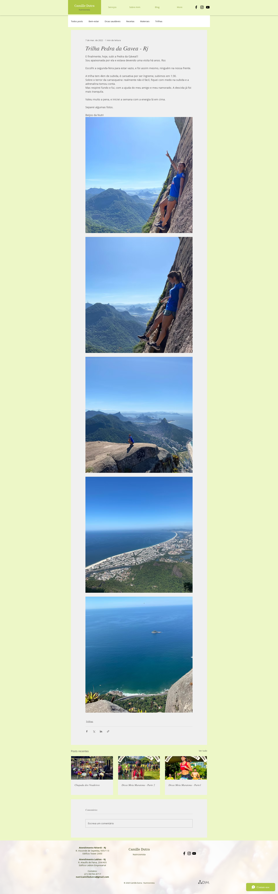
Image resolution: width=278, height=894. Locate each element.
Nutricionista (84, 9)
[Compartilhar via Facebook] (86, 731)
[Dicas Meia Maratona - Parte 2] (139, 768)
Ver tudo (203, 750)
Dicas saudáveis (112, 21)
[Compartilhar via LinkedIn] (101, 731)
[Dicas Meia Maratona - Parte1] (186, 768)
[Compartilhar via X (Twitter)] (94, 731)
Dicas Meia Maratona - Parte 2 (138, 785)
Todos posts (77, 21)
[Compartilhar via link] (108, 731)
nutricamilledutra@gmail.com (92, 876)
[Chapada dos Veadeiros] (92, 768)
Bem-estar (94, 21)
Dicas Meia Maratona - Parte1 (185, 785)
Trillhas (158, 21)
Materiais (144, 21)
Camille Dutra (84, 6)
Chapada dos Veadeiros (87, 785)
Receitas (130, 21)
